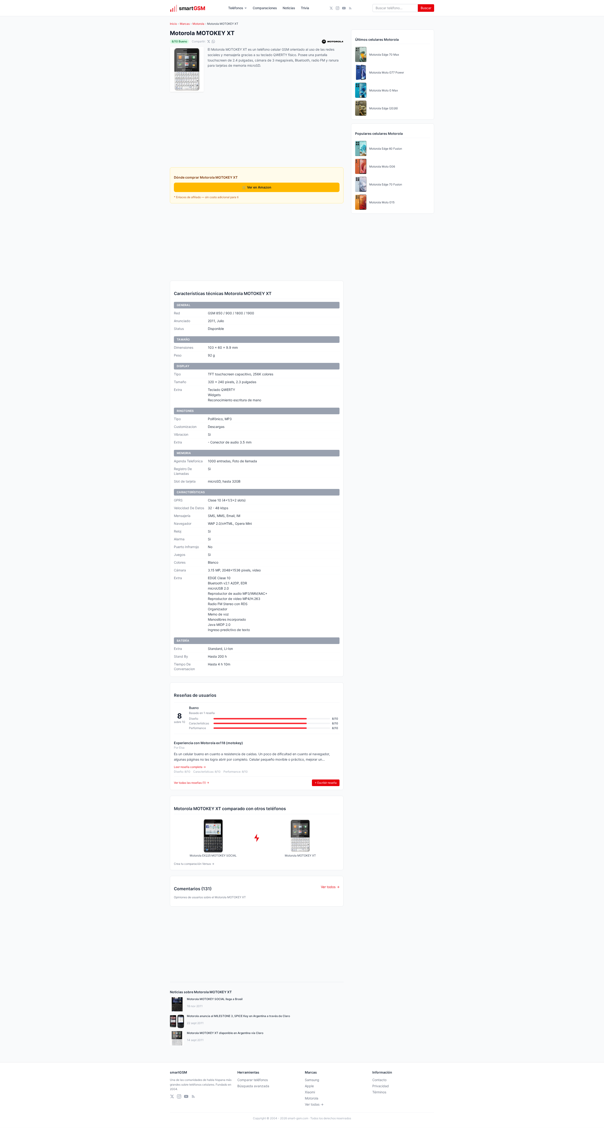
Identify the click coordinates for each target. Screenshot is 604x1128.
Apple (309, 1086)
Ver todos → (330, 887)
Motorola (198, 23)
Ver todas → (314, 1104)
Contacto (379, 1080)
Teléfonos (235, 8)
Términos (379, 1092)
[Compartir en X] (208, 41)
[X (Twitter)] (331, 8)
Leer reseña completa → (190, 767)
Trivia (305, 8)
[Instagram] (337, 8)
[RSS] (350, 8)
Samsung (312, 1080)
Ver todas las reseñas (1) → (191, 782)
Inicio (173, 23)
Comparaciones (265, 8)
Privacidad (380, 1086)
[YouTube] (344, 8)
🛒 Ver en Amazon (256, 187)
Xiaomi (310, 1092)
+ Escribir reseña (326, 782)
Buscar (426, 8)
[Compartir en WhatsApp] (213, 41)
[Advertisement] (257, 242)
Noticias (289, 8)
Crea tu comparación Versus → (194, 863)
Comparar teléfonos (252, 1080)
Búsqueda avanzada (253, 1086)
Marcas (185, 23)
